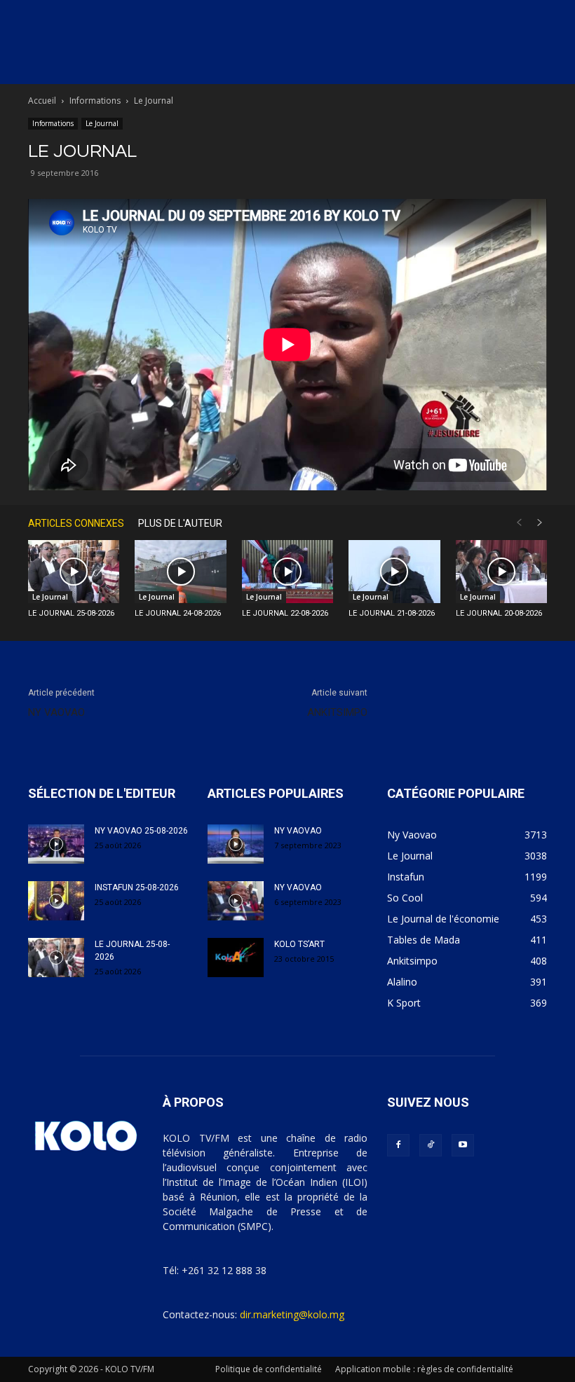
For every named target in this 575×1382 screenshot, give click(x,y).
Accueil (42, 100)
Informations (95, 100)
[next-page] (540, 523)
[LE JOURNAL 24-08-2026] (180, 571)
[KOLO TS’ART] (236, 957)
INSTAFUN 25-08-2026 (137, 887)
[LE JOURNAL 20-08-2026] (501, 571)
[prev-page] (519, 523)
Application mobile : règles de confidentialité (424, 1369)
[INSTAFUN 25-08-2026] (56, 900)
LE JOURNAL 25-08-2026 (71, 613)
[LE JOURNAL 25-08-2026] (73, 571)
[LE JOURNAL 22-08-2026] (287, 571)
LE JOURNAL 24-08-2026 (178, 613)
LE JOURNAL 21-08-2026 (392, 613)
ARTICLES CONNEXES (76, 523)
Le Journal (102, 123)
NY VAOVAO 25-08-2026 (141, 831)
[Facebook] (398, 1145)
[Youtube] (463, 1145)
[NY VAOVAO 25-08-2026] (56, 844)
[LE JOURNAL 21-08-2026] (394, 571)
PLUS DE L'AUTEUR (180, 523)
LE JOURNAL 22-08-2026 (285, 613)
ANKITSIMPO (337, 712)
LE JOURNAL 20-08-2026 (499, 613)
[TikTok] (430, 1145)
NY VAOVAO (56, 712)
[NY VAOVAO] (236, 844)
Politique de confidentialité (268, 1369)
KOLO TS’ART (299, 944)
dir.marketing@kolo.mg (292, 1314)
